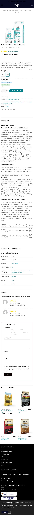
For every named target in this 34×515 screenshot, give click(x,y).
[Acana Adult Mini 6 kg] (25, 399)
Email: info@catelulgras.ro (8, 481)
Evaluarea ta (7, 327)
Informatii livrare (5, 457)
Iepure (16, 263)
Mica (13, 280)
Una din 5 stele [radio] (7, 329)
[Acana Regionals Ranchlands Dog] (25, 426)
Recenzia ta (7, 338)
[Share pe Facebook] (5, 109)
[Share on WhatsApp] (2, 109)
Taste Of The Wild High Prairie (7, 411)
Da (12, 267)
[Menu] (2, 5)
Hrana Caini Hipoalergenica (16, 102)
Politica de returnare (6, 462)
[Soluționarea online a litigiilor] (9, 498)
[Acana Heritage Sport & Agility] (8, 426)
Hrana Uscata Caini (20, 10)
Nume (6, 351)
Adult (13, 284)
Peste (13, 263)
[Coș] (31, 5)
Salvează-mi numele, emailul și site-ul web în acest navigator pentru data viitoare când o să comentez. (17, 369)
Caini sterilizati (15, 271)
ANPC (3, 465)
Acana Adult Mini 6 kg (22, 411)
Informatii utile (5, 454)
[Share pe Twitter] (8, 109)
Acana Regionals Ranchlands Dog (22, 439)
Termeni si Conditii (6, 451)
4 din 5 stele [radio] (19, 332)
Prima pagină (7, 10)
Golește (31, 69)
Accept (4, 512)
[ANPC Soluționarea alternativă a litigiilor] (9, 493)
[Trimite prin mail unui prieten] (11, 109)
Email (5, 358)
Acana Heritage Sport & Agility (5, 439)
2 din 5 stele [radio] (16, 329)
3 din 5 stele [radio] (7, 332)
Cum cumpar (4, 459)
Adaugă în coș (16, 90)
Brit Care (4, 47)
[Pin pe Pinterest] (14, 109)
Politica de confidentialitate (8, 490)
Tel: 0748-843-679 (6, 478)
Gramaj (3, 70)
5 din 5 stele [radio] (7, 334)
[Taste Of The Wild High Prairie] (8, 399)
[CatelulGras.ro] (17, 5)
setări (12, 507)
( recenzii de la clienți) (13, 51)
